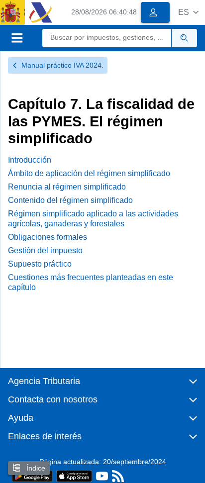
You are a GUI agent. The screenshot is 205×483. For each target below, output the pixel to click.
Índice (34, 468)
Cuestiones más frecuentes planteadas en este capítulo (90, 282)
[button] (188, 12)
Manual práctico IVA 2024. (62, 65)
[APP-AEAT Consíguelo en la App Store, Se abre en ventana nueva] (74, 475)
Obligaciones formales (47, 237)
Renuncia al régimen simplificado (67, 187)
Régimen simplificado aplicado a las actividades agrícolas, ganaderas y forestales (93, 218)
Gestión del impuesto (45, 250)
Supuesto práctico (40, 264)
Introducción (29, 160)
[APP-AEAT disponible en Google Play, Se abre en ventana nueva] (32, 475)
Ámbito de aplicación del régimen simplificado (89, 173)
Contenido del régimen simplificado (70, 200)
